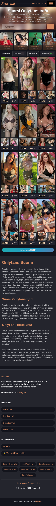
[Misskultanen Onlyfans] (9, 168)
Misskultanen (9, 177)
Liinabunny (27, 224)
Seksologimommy (9, 130)
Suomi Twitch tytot (28, 475)
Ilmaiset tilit (45, 53)
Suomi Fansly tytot (28, 464)
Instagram (21, 392)
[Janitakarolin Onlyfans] (46, 216)
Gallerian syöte (39, 3)
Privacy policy (34, 483)
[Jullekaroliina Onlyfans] (46, 121)
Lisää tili (6, 446)
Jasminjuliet (28, 177)
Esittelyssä (6, 53)
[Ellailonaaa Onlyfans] (46, 74)
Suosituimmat (9, 423)
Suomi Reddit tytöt (10, 469)
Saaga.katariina (9, 82)
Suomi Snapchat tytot (28, 469)
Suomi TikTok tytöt (46, 469)
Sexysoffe (9, 224)
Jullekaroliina (46, 129)
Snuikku (46, 177)
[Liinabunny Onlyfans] (28, 216)
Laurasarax (28, 130)
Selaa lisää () (28, 250)
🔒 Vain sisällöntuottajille (14, 453)
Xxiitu (27, 82)
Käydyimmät (33, 53)
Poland (38, 501)
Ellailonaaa (46, 82)
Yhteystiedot (21, 483)
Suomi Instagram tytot (46, 464)
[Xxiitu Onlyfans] (28, 74)
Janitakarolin (46, 224)
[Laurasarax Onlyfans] (28, 121)
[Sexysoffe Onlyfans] (9, 216)
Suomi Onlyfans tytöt (10, 464)
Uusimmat (19, 53)
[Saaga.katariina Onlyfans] (9, 74)
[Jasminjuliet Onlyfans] (28, 168)
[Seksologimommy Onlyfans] (9, 121)
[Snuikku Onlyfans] (46, 168)
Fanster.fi (8, 3)
